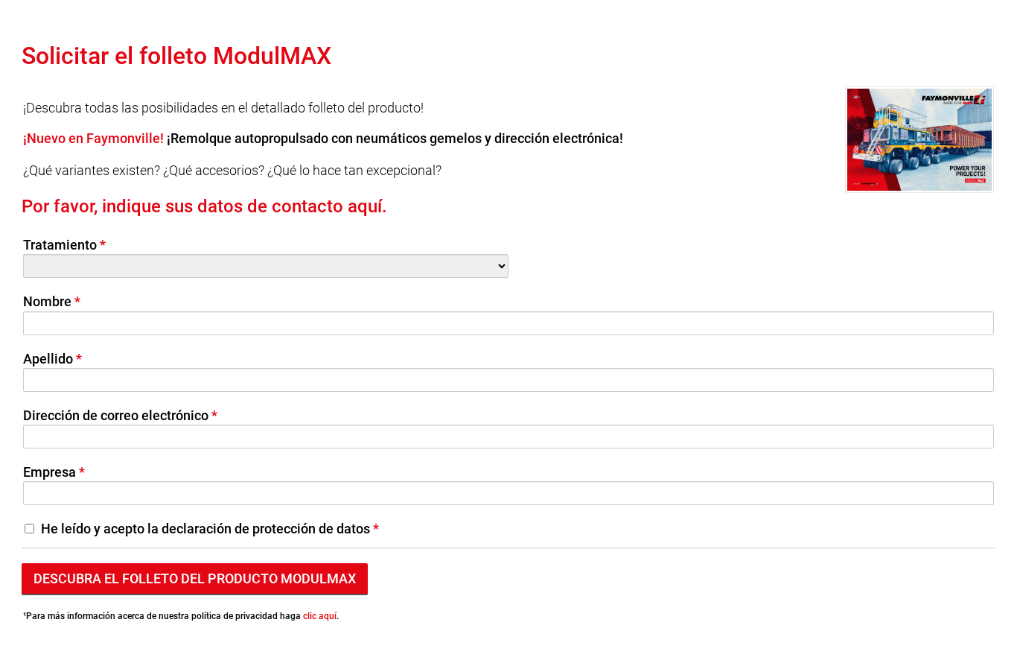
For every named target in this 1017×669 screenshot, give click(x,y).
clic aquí (320, 616)
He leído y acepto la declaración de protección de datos (205, 528)
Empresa (49, 472)
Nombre (47, 301)
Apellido (48, 359)
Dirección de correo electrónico (115, 415)
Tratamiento (60, 245)
